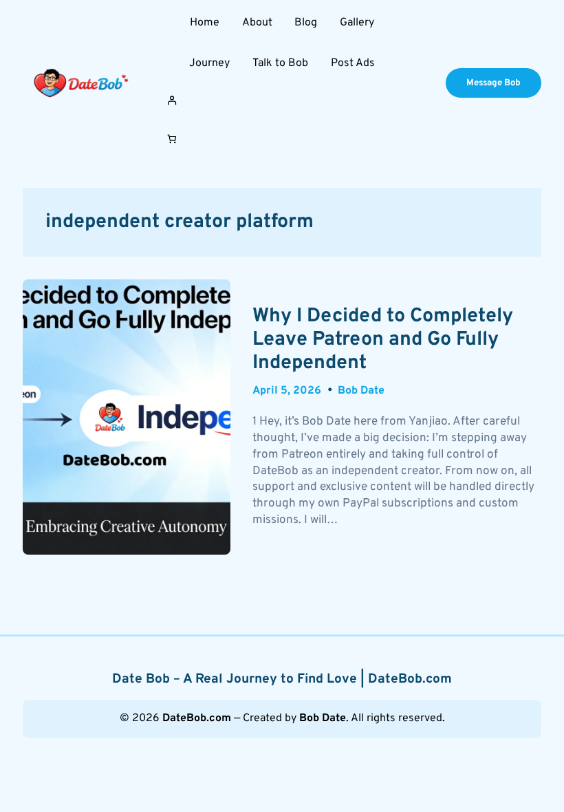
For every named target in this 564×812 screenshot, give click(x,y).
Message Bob (493, 83)
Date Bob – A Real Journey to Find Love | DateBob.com (282, 679)
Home (204, 23)
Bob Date (361, 391)
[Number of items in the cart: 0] (171, 139)
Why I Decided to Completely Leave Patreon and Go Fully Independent (382, 340)
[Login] (281, 100)
